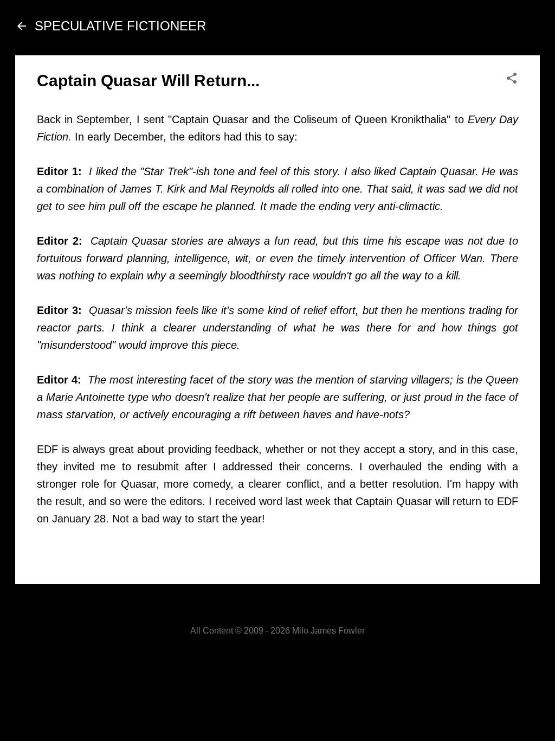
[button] (511, 79)
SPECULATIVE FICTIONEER (120, 25)
